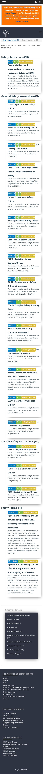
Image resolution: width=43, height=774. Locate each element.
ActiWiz (5, 681)
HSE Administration (9, 751)
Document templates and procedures (15, 744)
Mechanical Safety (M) (14, 631)
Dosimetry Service (9, 685)
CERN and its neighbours (11, 727)
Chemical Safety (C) (13, 620)
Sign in (36, 2)
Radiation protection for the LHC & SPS (16, 690)
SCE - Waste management (11, 718)
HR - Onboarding (8, 716)
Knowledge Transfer (9, 714)
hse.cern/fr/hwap (21, 21)
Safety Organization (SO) (15, 650)
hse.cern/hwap (10, 13)
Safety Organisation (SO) (11, 40)
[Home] (6, 33)
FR (20, 422)
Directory (40, 2)
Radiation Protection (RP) (15, 646)
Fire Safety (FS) (12, 627)
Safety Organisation (26, 62)
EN (17, 422)
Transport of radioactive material (14, 697)
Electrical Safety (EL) (14, 623)
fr (17, 62)
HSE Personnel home (10, 742)
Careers (5, 725)
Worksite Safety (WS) (14, 654)
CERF (4, 683)
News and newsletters (10, 756)
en (15, 62)
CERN (4, 2)
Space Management (9, 753)
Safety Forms (7, 747)
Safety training (8, 694)
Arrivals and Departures (11, 749)
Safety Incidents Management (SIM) (19, 616)
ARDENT (5, 678)
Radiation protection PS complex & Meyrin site (18, 688)
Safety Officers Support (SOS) (13, 720)
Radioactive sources (9, 692)
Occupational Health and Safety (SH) (19, 642)
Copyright (18, 770)
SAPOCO (6, 699)
